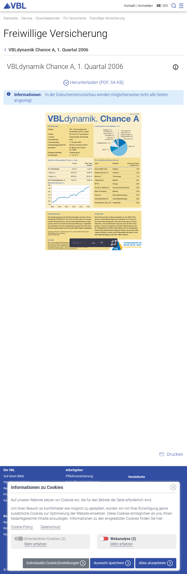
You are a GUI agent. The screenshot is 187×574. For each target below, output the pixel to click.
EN (165, 6)
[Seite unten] (100, 242)
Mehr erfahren (35, 544)
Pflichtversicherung (79, 476)
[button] (171, 454)
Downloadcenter (48, 18)
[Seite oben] (92, 242)
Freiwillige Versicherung (107, 18)
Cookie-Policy (22, 527)
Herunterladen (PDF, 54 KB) (96, 82)
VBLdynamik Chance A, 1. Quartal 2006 (65, 66)
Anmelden (145, 6)
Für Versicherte (74, 18)
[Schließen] (167, 95)
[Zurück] (5, 50)
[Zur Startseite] (14, 6)
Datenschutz (51, 527)
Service (26, 18)
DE (159, 6)
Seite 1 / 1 (79, 243)
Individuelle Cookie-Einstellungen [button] (53, 563)
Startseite (10, 18)
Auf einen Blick (13, 476)
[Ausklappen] (112, 242)
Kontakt (129, 6)
